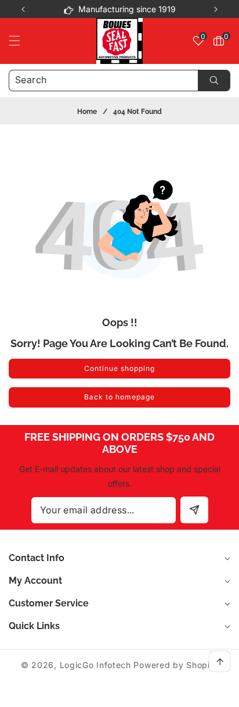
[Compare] (215, 694)
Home (87, 112)
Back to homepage (119, 396)
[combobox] (119, 80)
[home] (119, 694)
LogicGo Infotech (95, 665)
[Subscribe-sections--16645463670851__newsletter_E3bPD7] (194, 510)
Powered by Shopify (175, 665)
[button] (215, 9)
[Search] (214, 80)
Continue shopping (119, 368)
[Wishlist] (71, 694)
